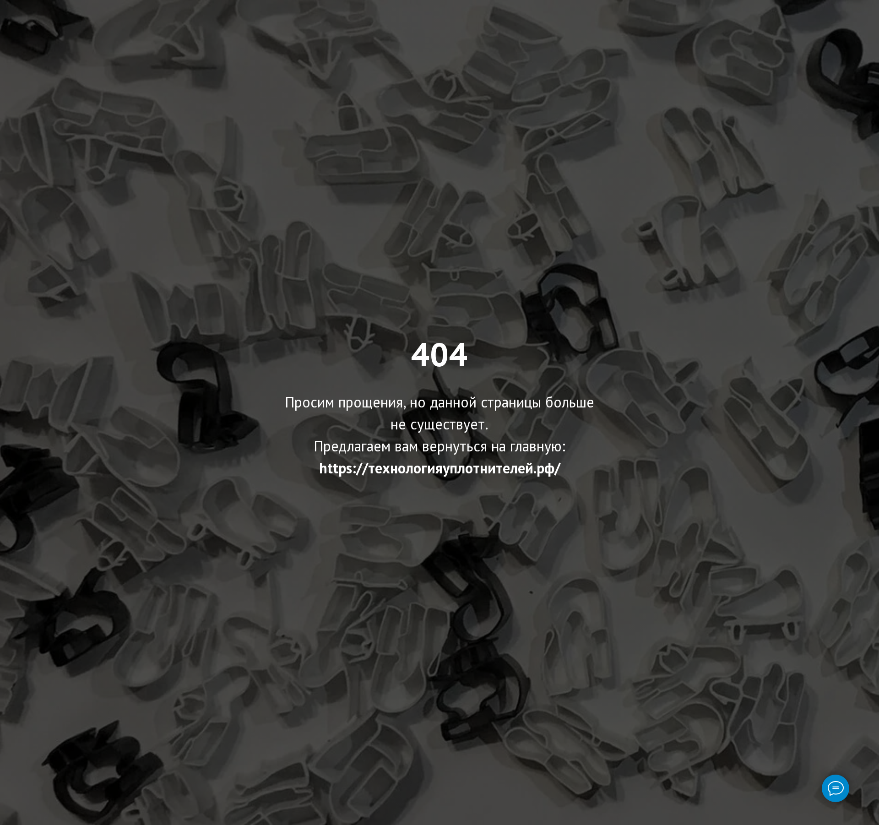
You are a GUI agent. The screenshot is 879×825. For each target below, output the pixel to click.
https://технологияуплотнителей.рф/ (439, 468)
